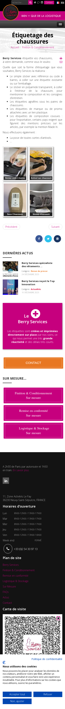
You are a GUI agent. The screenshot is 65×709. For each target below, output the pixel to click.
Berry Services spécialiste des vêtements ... (37, 264)
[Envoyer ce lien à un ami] (61, 61)
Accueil (15, 47)
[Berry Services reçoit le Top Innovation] (10, 286)
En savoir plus (21, 470)
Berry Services (11, 564)
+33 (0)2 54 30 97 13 (26, 549)
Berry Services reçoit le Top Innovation (38, 282)
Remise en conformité (15, 575)
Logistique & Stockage (16, 581)
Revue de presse (39, 271)
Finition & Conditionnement (38, 47)
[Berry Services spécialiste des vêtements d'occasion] (10, 268)
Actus (6, 597)
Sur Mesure (9, 586)
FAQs (6, 592)
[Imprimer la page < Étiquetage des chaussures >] (61, 58)
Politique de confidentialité (46, 659)
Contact (49, 2)
